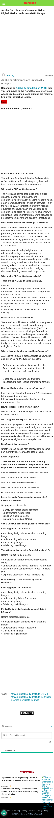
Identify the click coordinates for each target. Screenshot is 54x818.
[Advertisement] (27, 44)
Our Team (15, 811)
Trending (9, 75)
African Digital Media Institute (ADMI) (29, 694)
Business (32, 811)
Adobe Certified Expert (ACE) (31, 88)
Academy (24, 811)
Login (49, 726)
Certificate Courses (29, 700)
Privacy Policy (42, 811)
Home (8, 811)
